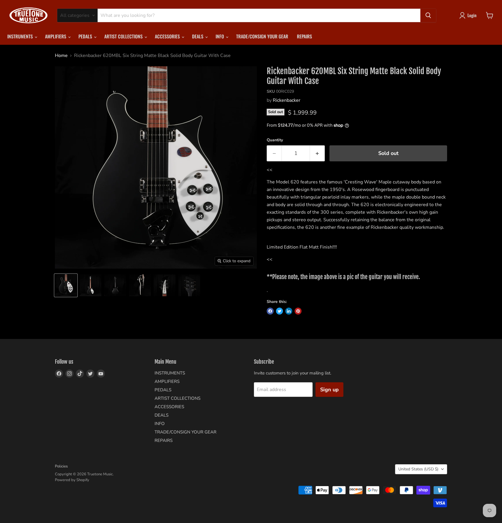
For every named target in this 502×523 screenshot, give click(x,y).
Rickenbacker (286, 100)
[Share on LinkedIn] (288, 311)
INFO (220, 36)
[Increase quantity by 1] (317, 153)
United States (418, 469)
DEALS (198, 36)
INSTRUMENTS (20, 36)
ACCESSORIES (168, 36)
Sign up (329, 389)
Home (61, 55)
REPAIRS (304, 36)
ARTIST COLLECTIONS (124, 36)
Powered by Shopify (72, 480)
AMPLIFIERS (56, 36)
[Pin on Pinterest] (298, 311)
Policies (61, 466)
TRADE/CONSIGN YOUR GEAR (262, 36)
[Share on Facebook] (270, 311)
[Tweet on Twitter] (279, 311)
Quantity (275, 140)
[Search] (428, 15)
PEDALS (85, 36)
